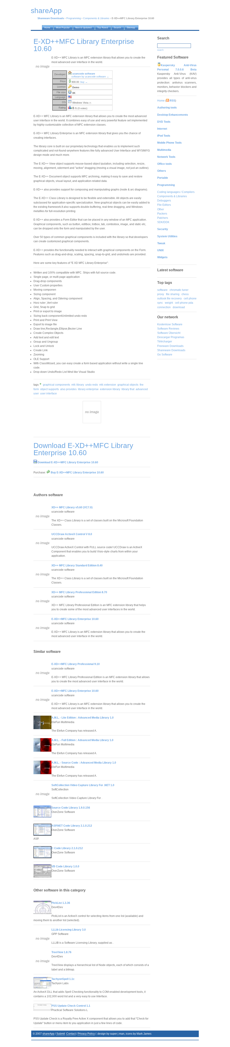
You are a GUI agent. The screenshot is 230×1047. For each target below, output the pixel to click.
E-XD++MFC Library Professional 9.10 (75, 664)
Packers (162, 213)
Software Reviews (168, 328)
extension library (110, 389)
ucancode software (83, 73)
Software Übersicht (168, 333)
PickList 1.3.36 (60, 903)
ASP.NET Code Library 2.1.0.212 (71, 825)
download (179, 307)
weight (169, 302)
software (162, 290)
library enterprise (88, 389)
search (160, 50)
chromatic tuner (179, 290)
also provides (68, 389)
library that (128, 389)
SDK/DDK (163, 222)
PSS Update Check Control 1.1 (70, 1005)
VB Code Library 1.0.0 (65, 866)
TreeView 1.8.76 (61, 952)
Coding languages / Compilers (176, 192)
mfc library (77, 384)
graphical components (56, 384)
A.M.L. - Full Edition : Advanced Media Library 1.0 (82, 740)
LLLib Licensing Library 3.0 (68, 929)
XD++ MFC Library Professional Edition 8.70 (79, 592)
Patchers (162, 217)
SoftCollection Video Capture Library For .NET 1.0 (82, 785)
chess (185, 294)
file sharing (172, 294)
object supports (49, 389)
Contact (71, 1033)
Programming (73, 18)
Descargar (163, 337)
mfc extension (107, 384)
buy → (84, 82)
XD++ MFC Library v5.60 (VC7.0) (72, 507)
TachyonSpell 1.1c (63, 979)
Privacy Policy (86, 1033)
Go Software (164, 354)
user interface (48, 393)
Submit (60, 1033)
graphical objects (127, 384)
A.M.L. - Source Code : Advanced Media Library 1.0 (83, 762)
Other (160, 209)
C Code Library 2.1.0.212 (67, 848)
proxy (160, 294)
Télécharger (164, 341)
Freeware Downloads (170, 346)
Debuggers (164, 200)
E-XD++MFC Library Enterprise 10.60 (75, 619)
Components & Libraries (96, 18)
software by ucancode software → (90, 76)
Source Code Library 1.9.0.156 (70, 807)
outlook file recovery (169, 298)
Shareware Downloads (171, 350)
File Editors (164, 204)
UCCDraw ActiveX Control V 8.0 (71, 534)
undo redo (91, 384)
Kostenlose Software (169, 324)
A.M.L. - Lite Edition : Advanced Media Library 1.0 (82, 717)
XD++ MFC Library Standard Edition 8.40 (77, 565)
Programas (177, 337)
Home (161, 100)
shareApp (48, 1033)
